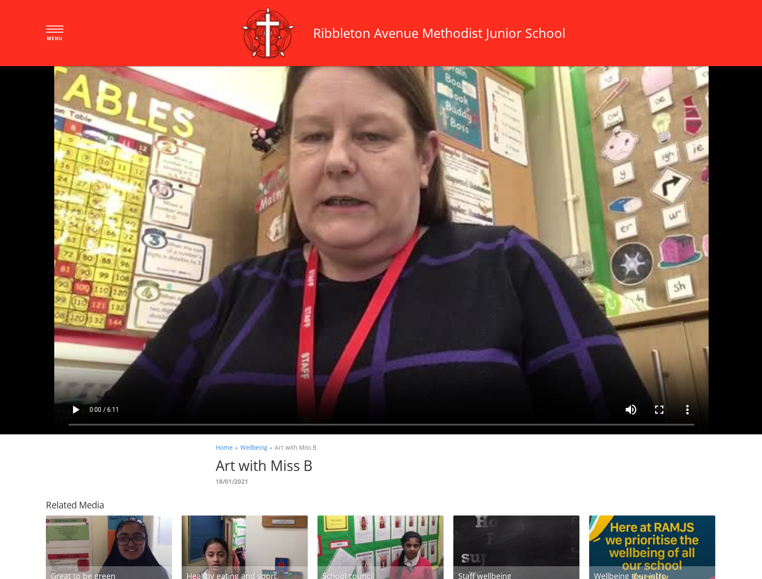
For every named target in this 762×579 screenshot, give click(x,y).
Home (224, 447)
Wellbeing (253, 447)
